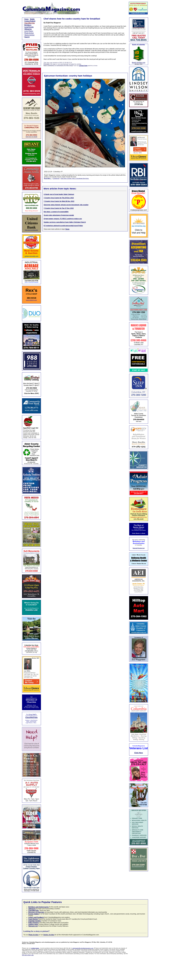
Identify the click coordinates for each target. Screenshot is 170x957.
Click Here (138, 753)
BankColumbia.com (138, 62)
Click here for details (31, 136)
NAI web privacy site (28, 955)
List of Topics (28, 31)
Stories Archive (29, 35)
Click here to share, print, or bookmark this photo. (75, 178)
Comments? (56, 178)
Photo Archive (29, 33)
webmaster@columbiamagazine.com (82, 948)
